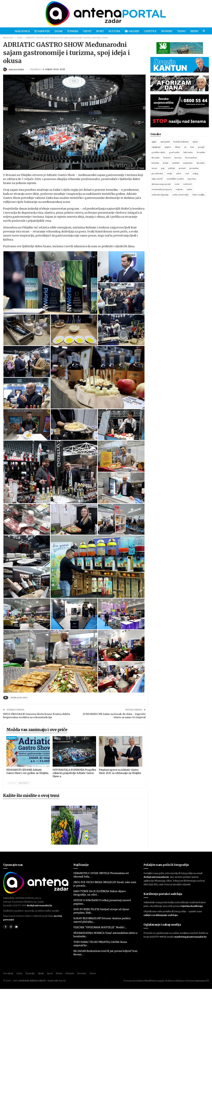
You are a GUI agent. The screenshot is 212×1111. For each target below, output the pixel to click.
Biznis (194, 31)
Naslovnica (22, 31)
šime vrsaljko (198, 195)
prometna (194, 168)
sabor (178, 173)
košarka (155, 163)
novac (154, 168)
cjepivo (168, 147)
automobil (165, 142)
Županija (72, 31)
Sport (100, 31)
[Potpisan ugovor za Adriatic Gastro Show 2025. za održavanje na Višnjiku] (120, 751)
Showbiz (166, 31)
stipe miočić (157, 179)
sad (187, 173)
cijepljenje (156, 147)
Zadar (58, 31)
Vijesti (87, 31)
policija (171, 168)
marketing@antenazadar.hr (190, 936)
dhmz (177, 147)
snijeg (195, 173)
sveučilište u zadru (175, 179)
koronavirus (191, 157)
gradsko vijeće (158, 152)
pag (163, 168)
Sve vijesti (8, 973)
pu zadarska (157, 173)
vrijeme (179, 189)
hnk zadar (188, 152)
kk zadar (156, 157)
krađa (165, 163)
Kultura (114, 31)
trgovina (192, 179)
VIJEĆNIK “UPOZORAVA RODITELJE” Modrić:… (100, 927)
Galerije (133, 31)
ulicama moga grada (161, 184)
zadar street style (180, 195)
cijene (195, 142)
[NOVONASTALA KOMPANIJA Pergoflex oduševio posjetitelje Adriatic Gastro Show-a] (74, 751)
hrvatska (201, 152)
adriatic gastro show (18, 698)
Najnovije (43, 31)
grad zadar (174, 152)
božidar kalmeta (181, 142)
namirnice (188, 163)
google (201, 147)
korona (178, 157)
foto (192, 147)
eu (185, 147)
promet (182, 168)
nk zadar (200, 163)
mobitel (175, 163)
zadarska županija (160, 195)
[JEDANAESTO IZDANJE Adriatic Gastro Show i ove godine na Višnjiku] (28, 751)
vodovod (187, 184)
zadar (189, 189)
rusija (169, 173)
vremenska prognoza (162, 189)
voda (177, 184)
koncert (167, 157)
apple (154, 142)
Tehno (181, 31)
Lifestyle (150, 31)
